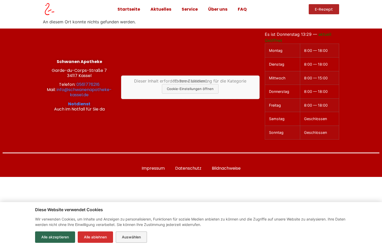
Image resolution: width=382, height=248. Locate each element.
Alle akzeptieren (55, 237)
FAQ (242, 9)
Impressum (153, 168)
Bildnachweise (226, 168)
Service (190, 9)
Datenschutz (188, 168)
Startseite (128, 9)
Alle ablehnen (95, 237)
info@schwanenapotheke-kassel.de (84, 92)
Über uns (217, 9)
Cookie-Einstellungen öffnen (190, 89)
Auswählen (131, 237)
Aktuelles (160, 9)
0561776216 (88, 84)
